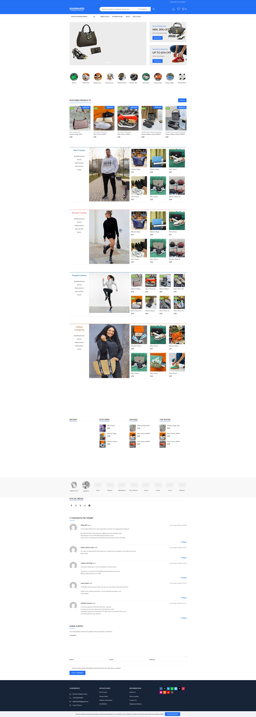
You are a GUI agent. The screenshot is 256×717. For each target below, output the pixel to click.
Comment (73, 635)
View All (182, 100)
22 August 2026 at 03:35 (178, 547)
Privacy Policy (104, 696)
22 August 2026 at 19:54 (178, 583)
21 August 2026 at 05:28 (178, 525)
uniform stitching (86, 563)
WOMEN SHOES (146, 132)
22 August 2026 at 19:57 (178, 603)
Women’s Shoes (137, 346)
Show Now (157, 38)
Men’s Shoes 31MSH (166, 310)
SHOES (79, 159)
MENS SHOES (103, 132)
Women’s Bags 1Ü (174, 196)
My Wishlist (103, 704)
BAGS (71, 132)
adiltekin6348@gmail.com (80, 701)
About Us (133, 692)
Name (72, 659)
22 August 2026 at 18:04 (178, 563)
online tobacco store (87, 547)
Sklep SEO (84, 525)
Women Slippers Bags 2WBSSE (151, 134)
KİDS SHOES (79, 166)
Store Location (134, 696)
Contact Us (133, 700)
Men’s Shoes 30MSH (180, 289)
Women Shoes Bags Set (157, 132)
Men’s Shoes (135, 196)
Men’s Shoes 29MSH (180, 310)
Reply (184, 542)
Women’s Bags (135, 169)
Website (152, 659)
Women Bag (76, 132)
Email (111, 659)
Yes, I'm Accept (172, 714)
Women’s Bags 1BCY (76, 134)
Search (153, 9)
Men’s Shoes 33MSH (100, 134)
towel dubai (85, 583)
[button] (106, 262)
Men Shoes (97, 132)
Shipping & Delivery (136, 704)
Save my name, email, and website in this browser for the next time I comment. (96, 668)
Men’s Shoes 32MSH (124, 134)
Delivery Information (106, 700)
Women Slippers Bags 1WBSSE (175, 134)
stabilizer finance (86, 603)
